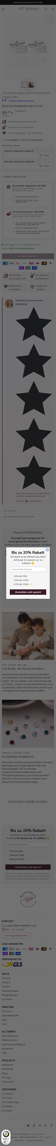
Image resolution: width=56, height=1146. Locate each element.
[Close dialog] (47, 549)
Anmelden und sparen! (28, 592)
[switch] (6, 1142)
